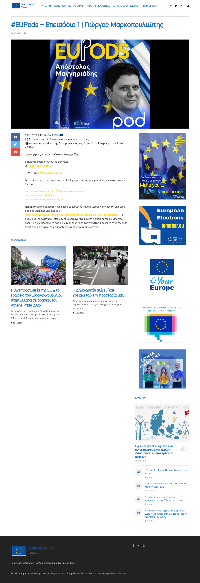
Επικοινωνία (150, 5)
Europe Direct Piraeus (68, 5)
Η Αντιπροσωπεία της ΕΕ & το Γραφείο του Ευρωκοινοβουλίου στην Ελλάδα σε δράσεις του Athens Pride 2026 (166, 513)
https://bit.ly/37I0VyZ (52, 173)
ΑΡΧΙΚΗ (46, 5)
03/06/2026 (79, 313)
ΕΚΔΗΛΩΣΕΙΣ (102, 5)
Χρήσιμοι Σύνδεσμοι (126, 5)
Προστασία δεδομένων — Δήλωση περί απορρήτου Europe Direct (43, 563)
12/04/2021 (16, 33)
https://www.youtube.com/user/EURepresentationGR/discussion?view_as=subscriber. (72, 214)
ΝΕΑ (89, 5)
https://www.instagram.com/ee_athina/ (46, 199)
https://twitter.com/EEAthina (40, 195)
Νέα (24, 33)
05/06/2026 (17, 323)
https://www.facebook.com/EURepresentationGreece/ (54, 191)
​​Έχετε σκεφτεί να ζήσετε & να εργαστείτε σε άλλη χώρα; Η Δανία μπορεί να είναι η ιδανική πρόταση (154, 451)
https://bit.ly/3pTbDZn (41, 165)
